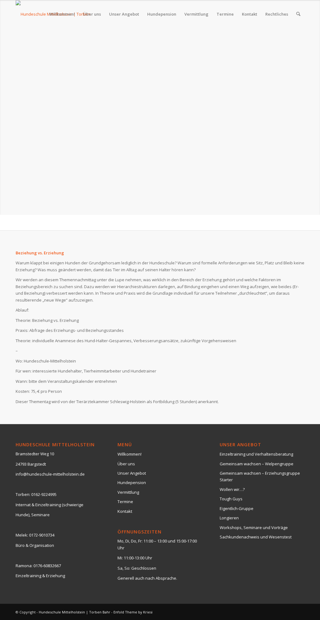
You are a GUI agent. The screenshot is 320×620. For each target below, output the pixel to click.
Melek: (22, 535)
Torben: (23, 494)
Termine (125, 501)
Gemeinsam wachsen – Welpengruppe (256, 464)
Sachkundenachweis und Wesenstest (256, 537)
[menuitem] (62, 14)
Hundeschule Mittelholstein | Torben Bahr (74, 612)
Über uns (126, 464)
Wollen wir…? (232, 489)
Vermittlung (128, 492)
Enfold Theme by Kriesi (132, 612)
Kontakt (125, 511)
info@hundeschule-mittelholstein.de (50, 474)
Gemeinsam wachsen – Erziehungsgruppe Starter (260, 476)
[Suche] (298, 14)
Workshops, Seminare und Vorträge (254, 527)
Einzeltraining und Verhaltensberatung (256, 454)
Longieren (229, 518)
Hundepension (132, 482)
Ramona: (24, 565)
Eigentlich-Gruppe (236, 508)
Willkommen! (130, 454)
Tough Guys (231, 499)
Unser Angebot (132, 473)
